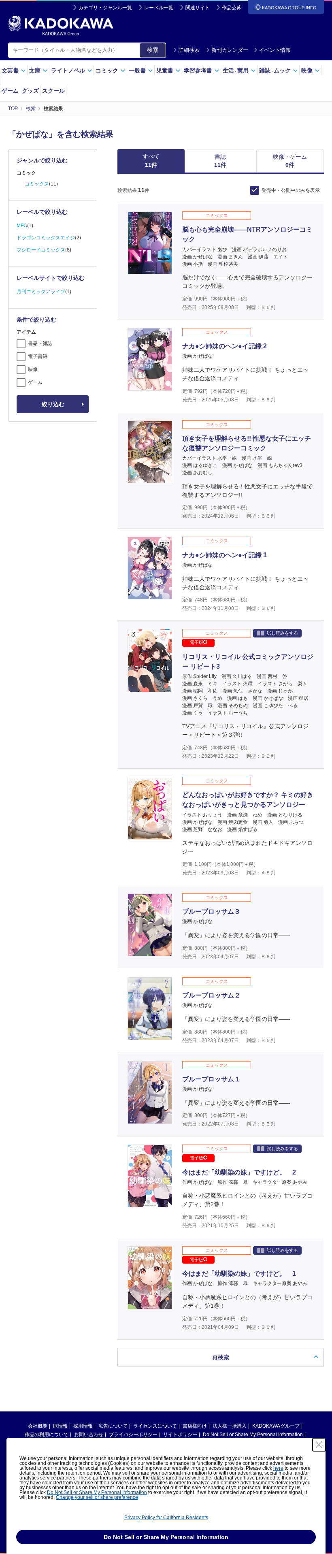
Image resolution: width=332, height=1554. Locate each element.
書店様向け (195, 1426)
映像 (33, 369)
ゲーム (10, 90)
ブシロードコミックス (41, 250)
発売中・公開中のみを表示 (291, 190)
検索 (152, 50)
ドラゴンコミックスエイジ (46, 238)
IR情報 (60, 1426)
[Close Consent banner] (319, 1444)
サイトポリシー (180, 1434)
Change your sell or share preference (97, 1497)
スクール (53, 90)
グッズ (30, 90)
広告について (113, 1426)
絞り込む (53, 404)
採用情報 (83, 1426)
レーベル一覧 (158, 8)
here (278, 1468)
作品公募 (231, 8)
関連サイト (197, 8)
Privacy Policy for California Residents (166, 1517)
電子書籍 (37, 356)
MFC (22, 225)
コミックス (37, 184)
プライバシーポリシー (133, 1434)
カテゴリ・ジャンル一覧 (105, 8)
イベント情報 (275, 50)
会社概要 (37, 1426)
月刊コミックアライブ (41, 291)
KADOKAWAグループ (276, 1426)
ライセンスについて (155, 1426)
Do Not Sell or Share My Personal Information (253, 1434)
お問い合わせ (88, 1434)
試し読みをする (282, 633)
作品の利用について (46, 1434)
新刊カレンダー (229, 50)
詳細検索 (189, 50)
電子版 (196, 642)
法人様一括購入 (230, 1426)
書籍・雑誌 (40, 343)
